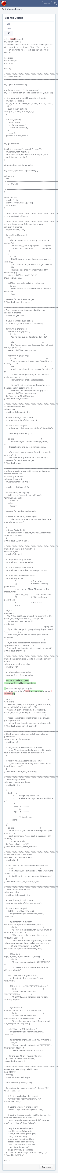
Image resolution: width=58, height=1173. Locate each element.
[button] (47, 3)
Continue (46, 1167)
